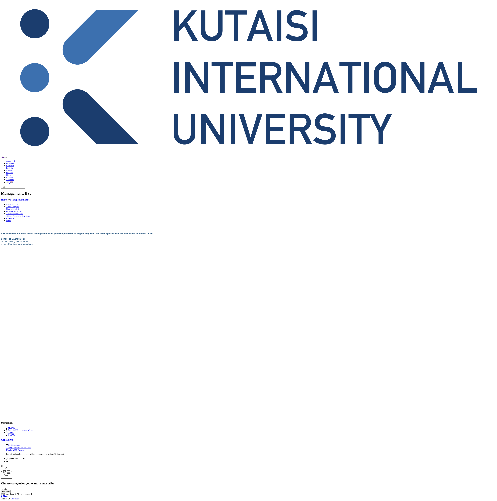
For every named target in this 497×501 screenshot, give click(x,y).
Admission (10, 170)
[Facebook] (1, 496)
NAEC (11, 432)
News (8, 175)
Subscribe (6, 492)
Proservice (15, 499)
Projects (9, 168)
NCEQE (11, 435)
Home (4, 199)
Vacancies (10, 180)
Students (9, 173)
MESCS (11, 428)
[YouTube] (6, 496)
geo (2, 156)
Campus (9, 177)
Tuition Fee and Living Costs (18, 216)
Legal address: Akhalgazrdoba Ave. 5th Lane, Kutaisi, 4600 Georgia (18, 447)
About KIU (11, 161)
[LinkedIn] (4, 496)
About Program (12, 207)
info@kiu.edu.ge (16, 462)
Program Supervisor (14, 211)
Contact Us (7, 439)
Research (10, 166)
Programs (10, 163)
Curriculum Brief (13, 209)
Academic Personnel (14, 214)
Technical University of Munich (21, 430)
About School (12, 204)
